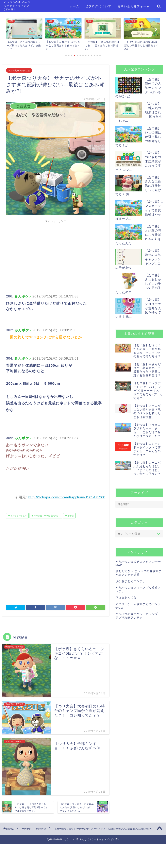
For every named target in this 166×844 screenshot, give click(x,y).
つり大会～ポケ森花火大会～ (46, 516)
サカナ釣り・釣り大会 (19, 70)
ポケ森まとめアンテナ (130, 581)
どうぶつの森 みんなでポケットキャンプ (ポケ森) (17, 6)
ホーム (74, 6)
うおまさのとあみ (18, 516)
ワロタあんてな (126, 597)
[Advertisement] (55, 253)
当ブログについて (98, 6)
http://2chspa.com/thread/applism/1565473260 (66, 497)
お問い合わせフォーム (133, 6)
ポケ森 (70, 516)
